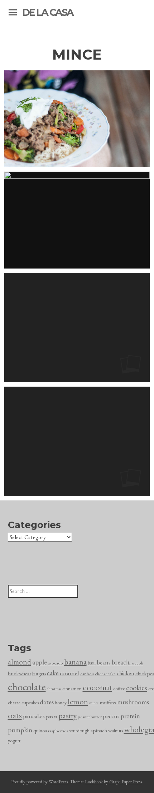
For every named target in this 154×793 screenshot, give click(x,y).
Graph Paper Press (125, 782)
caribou (87, 674)
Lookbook (94, 782)
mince (93, 702)
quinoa (40, 731)
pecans (111, 716)
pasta (51, 716)
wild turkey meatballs (77, 441)
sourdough (79, 731)
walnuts (115, 730)
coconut (97, 687)
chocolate (27, 687)
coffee (119, 689)
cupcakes (30, 702)
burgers (39, 674)
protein (130, 716)
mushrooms (133, 702)
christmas (54, 688)
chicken (125, 673)
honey (61, 703)
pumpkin (20, 730)
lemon (78, 701)
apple (39, 662)
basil (92, 663)
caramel (69, 673)
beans (104, 662)
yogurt (14, 740)
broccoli (135, 663)
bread (119, 662)
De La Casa (47, 12)
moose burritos (77, 220)
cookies (136, 687)
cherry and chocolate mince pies (77, 327)
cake (53, 673)
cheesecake (105, 674)
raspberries (58, 731)
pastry (67, 715)
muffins (108, 702)
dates (47, 702)
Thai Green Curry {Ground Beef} (77, 119)
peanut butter (90, 717)
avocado (55, 663)
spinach (99, 730)
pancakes (34, 716)
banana (75, 662)
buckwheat (19, 673)
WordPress (58, 782)
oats (15, 715)
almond (19, 662)
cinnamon (72, 688)
